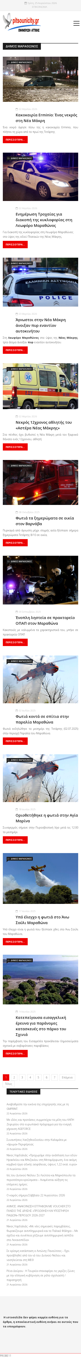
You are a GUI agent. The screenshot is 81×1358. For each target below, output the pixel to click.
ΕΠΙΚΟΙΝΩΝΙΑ (39, 7)
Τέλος (8, 1084)
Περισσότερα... (15, 139)
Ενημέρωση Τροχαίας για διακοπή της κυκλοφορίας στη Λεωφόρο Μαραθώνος (44, 220)
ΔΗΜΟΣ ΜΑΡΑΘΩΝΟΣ (21, 62)
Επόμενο (67, 1077)
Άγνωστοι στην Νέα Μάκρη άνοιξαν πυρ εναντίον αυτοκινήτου (41, 325)
